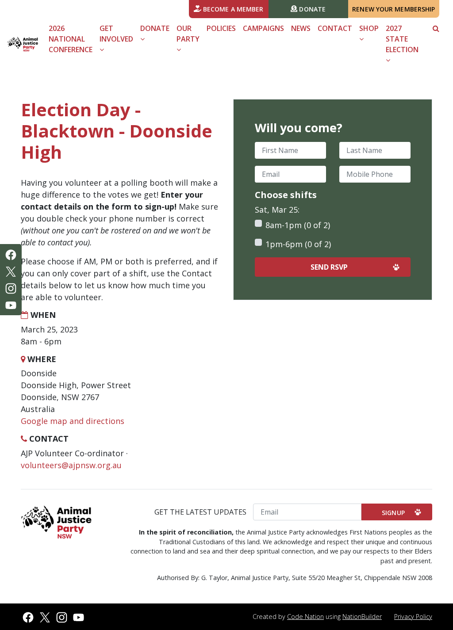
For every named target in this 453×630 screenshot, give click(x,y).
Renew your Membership (393, 9)
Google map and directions (72, 421)
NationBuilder (362, 616)
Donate (311, 9)
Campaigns (263, 28)
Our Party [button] (188, 33)
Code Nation (305, 616)
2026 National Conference (70, 38)
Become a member (232, 9)
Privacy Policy (413, 616)
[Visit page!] (11, 254)
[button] (436, 28)
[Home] (22, 43)
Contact (335, 28)
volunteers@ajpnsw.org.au (71, 465)
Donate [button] (154, 28)
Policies (221, 28)
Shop (369, 28)
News (301, 28)
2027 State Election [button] (402, 38)
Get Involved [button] (116, 33)
